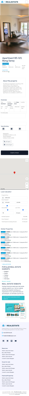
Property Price (5, 195)
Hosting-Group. (23, 393)
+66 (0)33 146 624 (7, 332)
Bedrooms (9, 231)
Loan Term (17, 207)
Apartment (3, 103)
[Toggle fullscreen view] (26, 160)
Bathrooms (15, 231)
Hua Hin (6, 277)
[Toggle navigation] (26, 2)
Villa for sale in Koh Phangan (8, 354)
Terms (28, 189)
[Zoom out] (26, 186)
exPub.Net (17, 394)
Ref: (1, 231)
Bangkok (6, 271)
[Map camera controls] (26, 178)
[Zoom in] (26, 183)
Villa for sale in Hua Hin (7, 356)
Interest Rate (4, 207)
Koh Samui (6, 278)
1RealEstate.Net (18, 391)
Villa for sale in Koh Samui (7, 350)
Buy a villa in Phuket (6, 352)
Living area (22, 231)
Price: (2, 235)
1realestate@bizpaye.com (9, 335)
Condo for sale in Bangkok (8, 358)
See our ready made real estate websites (11, 297)
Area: (2, 233)
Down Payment (5, 199)
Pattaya (6, 275)
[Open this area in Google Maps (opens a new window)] (2, 189)
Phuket (6, 273)
